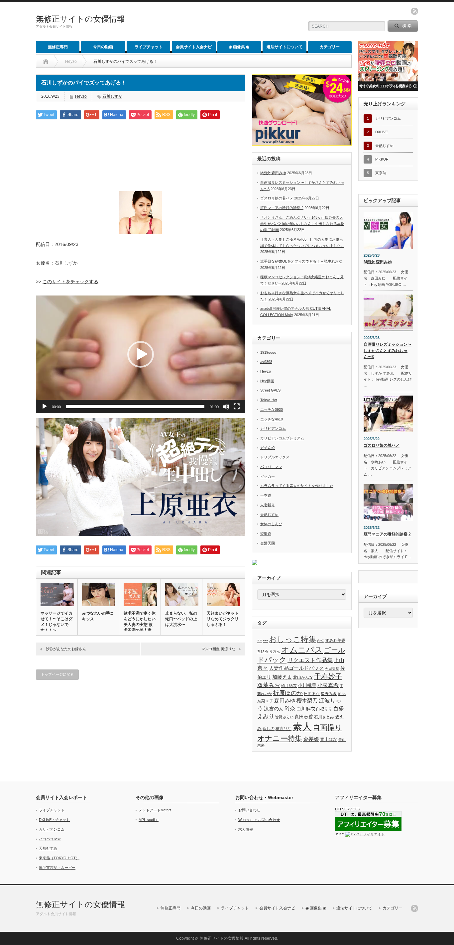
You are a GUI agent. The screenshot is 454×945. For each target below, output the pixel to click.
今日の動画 (103, 47)
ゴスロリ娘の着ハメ (276, 198)
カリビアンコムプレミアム (282, 438)
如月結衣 (289, 685)
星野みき (329, 693)
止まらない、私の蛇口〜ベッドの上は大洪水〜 (181, 619)
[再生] (44, 406)
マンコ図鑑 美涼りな (218, 649)
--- (265, 640)
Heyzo (71, 61)
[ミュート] (226, 406)
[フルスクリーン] (236, 406)
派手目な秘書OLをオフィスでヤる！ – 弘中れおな (301, 261)
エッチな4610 (271, 419)
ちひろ (262, 651)
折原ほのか (288, 693)
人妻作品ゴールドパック (296, 668)
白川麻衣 (305, 708)
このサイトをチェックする (70, 281)
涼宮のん (274, 708)
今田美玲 (332, 668)
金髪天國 (267, 543)
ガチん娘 (267, 448)
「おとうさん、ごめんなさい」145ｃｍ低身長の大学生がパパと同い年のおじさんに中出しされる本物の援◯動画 (302, 223)
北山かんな (303, 677)
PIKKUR (382, 159)
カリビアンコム (273, 428)
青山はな (328, 739)
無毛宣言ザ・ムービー (57, 868)
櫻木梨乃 (307, 700)
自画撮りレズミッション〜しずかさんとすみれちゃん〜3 (387, 350)
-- (259, 640)
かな (320, 641)
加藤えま (282, 677)
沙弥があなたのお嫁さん (66, 649)
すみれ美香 (335, 640)
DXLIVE (381, 132)
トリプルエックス (274, 457)
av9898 (266, 362)
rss (414, 11)
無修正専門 (58, 47)
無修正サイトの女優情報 (80, 18)
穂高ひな (283, 728)
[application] (140, 354)
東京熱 (380, 173)
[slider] (135, 406)
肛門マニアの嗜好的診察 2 (281, 208)
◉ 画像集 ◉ (239, 47)
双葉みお (268, 685)
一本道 (265, 495)
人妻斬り (267, 505)
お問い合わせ (249, 810)
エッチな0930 (271, 410)
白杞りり (324, 709)
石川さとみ (324, 717)
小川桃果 (307, 685)
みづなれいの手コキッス (98, 616)
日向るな (312, 693)
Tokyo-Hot (268, 400)
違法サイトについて (284, 47)
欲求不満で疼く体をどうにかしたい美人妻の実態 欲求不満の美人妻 (140, 622)
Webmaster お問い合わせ (259, 820)
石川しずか (112, 96)
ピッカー (267, 476)
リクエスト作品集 (310, 660)
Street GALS (270, 390)
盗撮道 (265, 533)
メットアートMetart (155, 810)
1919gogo (268, 352)
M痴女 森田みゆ (273, 173)
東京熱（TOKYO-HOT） (59, 858)
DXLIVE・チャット (54, 820)
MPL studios (149, 820)
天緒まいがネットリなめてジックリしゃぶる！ (223, 619)
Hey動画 (267, 381)
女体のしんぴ (271, 524)
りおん (274, 651)
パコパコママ (271, 467)
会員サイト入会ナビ (194, 47)
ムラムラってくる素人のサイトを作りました (296, 486)
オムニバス (302, 649)
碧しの (269, 728)
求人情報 (245, 829)
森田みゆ (284, 700)
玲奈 (290, 708)
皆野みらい (284, 717)
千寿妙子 (328, 676)
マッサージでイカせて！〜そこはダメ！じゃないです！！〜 (56, 622)
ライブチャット (149, 47)
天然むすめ (269, 515)
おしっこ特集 (292, 639)
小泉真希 (328, 685)
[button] (140, 354)
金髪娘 (311, 739)
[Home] (46, 61)
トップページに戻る (57, 674)
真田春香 (303, 716)
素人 (302, 726)
